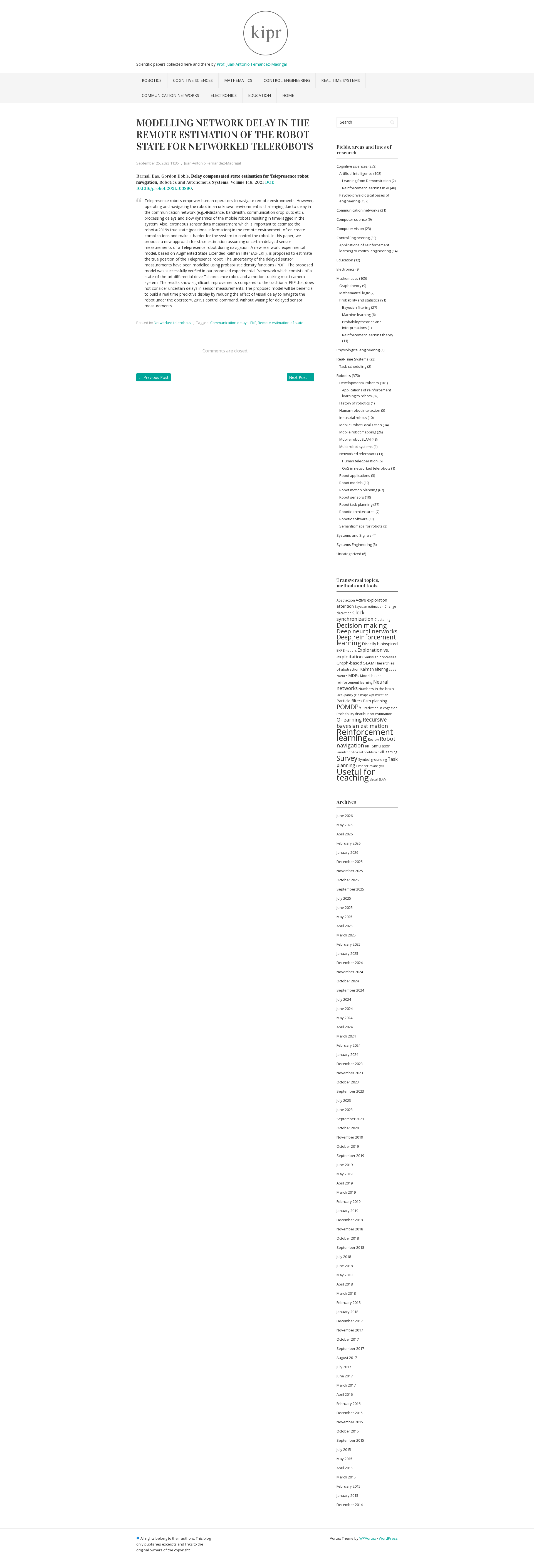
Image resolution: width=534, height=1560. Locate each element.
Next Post (300, 377)
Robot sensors (351, 497)
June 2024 (345, 1008)
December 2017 (350, 1320)
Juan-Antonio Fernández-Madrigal (212, 163)
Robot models (351, 482)
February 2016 (348, 1403)
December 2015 (350, 1412)
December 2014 (350, 1504)
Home (288, 95)
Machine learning (356, 314)
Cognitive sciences (193, 80)
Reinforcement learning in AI (365, 188)
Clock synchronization (355, 615)
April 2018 (345, 1284)
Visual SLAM (378, 779)
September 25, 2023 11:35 (157, 163)
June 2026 (345, 815)
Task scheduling (352, 366)
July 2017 (344, 1366)
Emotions (350, 651)
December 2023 (350, 1063)
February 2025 (348, 944)
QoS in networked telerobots (366, 468)
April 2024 (345, 1026)
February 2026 (348, 843)
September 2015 (350, 1440)
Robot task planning (355, 504)
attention (345, 606)
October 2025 (348, 879)
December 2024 (350, 962)
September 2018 (350, 1247)
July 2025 (344, 898)
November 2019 (350, 1137)
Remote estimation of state (280, 322)
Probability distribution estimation (364, 713)
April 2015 (345, 1467)
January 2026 (347, 852)
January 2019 (347, 1210)
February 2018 (348, 1302)
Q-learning (349, 719)
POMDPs (349, 706)
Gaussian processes (380, 657)
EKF (253, 322)
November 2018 (350, 1229)
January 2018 (347, 1311)
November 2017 (350, 1330)
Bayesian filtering (356, 307)
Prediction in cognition (379, 708)
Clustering (382, 619)
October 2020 (348, 1127)
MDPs (353, 675)
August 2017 (347, 1357)
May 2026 (344, 824)
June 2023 (345, 1109)
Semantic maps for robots (360, 526)
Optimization (378, 695)
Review (373, 739)
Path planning (375, 700)
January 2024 (347, 1054)
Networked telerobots (172, 322)
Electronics (224, 95)
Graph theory (350, 285)
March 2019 (346, 1192)
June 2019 (345, 1164)
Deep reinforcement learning (366, 639)
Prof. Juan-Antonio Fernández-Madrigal (252, 64)
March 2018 (346, 1293)
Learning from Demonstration (366, 180)
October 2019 (348, 1146)
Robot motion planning (358, 489)
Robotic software (353, 518)
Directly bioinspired (380, 643)
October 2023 (348, 1082)
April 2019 (345, 1183)
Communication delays (229, 322)
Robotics (152, 80)
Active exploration (371, 600)
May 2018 (344, 1274)
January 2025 (347, 953)
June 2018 (345, 1265)
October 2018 (348, 1238)
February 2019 (348, 1201)
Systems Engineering (354, 544)
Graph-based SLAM (356, 663)
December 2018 (350, 1219)
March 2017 (346, 1385)
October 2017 (348, 1339)
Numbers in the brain (376, 688)
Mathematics (238, 80)
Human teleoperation (360, 461)
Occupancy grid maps (352, 695)
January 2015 (347, 1495)
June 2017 (345, 1376)
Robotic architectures (357, 511)
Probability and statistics (359, 300)
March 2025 (346, 935)
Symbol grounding (372, 759)
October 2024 (348, 980)
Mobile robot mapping (357, 432)
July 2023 (344, 1100)
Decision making (362, 625)
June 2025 (345, 907)
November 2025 (350, 870)
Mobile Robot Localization (360, 424)
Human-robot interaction (359, 410)
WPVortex (367, 1538)
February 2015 (348, 1486)
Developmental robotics (359, 382)
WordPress (388, 1538)
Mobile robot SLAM (355, 439)
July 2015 (344, 1449)
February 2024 (348, 1045)
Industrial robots (353, 417)
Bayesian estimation (369, 607)
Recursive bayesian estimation (362, 723)
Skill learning (387, 752)
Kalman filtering (374, 669)
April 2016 (345, 1394)
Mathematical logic (354, 292)
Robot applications (354, 475)
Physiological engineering (358, 349)
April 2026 (345, 834)
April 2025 (345, 925)
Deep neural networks (367, 631)
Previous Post (154, 377)
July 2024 (344, 999)
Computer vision (350, 228)
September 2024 (350, 990)
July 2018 (344, 1256)
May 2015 (344, 1458)
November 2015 (350, 1421)
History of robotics (354, 403)
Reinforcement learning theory (367, 335)
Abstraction (346, 600)
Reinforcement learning (365, 734)
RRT (368, 746)
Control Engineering (287, 80)
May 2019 (344, 1173)
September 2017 (350, 1348)
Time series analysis (370, 766)
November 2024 (350, 971)
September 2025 (350, 889)
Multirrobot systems (356, 446)
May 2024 (344, 1017)
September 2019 (350, 1155)
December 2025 (350, 861)
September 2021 (350, 1118)
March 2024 (346, 1036)
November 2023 (350, 1072)
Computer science (352, 219)
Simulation (381, 746)
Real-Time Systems (340, 80)
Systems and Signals (354, 535)
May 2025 (344, 916)
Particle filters (349, 700)
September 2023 (350, 1091)
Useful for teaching (356, 774)
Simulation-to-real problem (357, 752)
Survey (347, 758)
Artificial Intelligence (355, 173)
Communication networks (170, 95)
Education (259, 95)
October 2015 (348, 1431)
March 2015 (346, 1477)
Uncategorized (349, 553)
